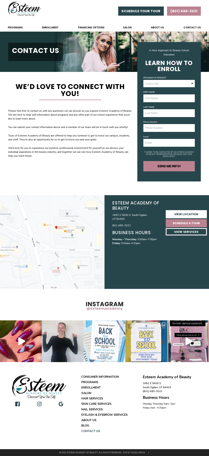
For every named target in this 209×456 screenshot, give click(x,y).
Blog (85, 425)
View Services (186, 232)
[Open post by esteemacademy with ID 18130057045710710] (21, 341)
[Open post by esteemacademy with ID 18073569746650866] (146, 341)
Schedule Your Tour (141, 11)
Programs (15, 27)
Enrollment (50, 27)
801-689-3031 (121, 225)
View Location (186, 214)
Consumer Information (100, 377)
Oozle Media (138, 453)
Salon (127, 27)
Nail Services (92, 409)
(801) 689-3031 (152, 391)
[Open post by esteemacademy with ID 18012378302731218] (188, 341)
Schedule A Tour (186, 223)
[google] (61, 403)
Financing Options (91, 27)
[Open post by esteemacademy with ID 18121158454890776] (104, 341)
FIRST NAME (149, 92)
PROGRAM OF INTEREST (155, 77)
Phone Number (151, 121)
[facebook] (18, 403)
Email (146, 136)
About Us (157, 27)
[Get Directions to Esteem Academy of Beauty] (52, 242)
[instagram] (39, 403)
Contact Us (192, 27)
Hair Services (92, 398)
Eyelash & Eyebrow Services (104, 415)
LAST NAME (149, 107)
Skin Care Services (96, 404)
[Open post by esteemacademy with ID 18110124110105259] (63, 341)
